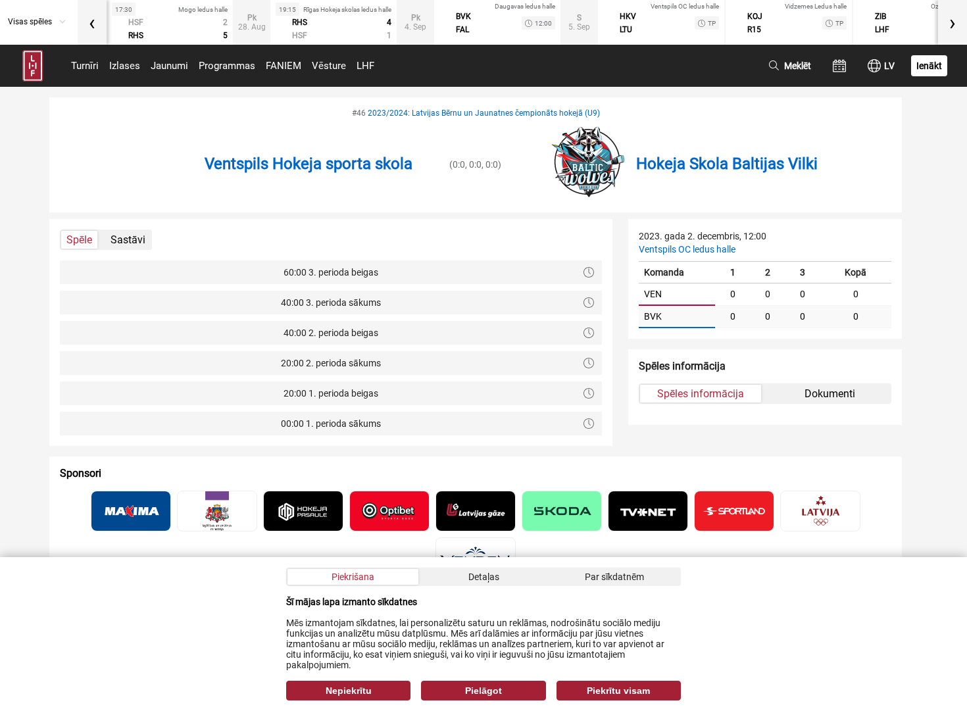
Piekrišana (353, 577)
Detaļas (483, 577)
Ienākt (929, 66)
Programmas (227, 66)
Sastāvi (128, 239)
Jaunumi (169, 66)
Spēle (79, 239)
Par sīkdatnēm (614, 577)
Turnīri (85, 66)
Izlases (124, 66)
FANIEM (283, 66)
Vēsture (329, 66)
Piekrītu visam (618, 690)
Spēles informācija (700, 393)
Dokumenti (830, 393)
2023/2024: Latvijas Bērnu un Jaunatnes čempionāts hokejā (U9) (484, 113)
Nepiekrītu (349, 690)
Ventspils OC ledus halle (687, 249)
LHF (365, 66)
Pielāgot (483, 690)
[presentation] (92, 22)
